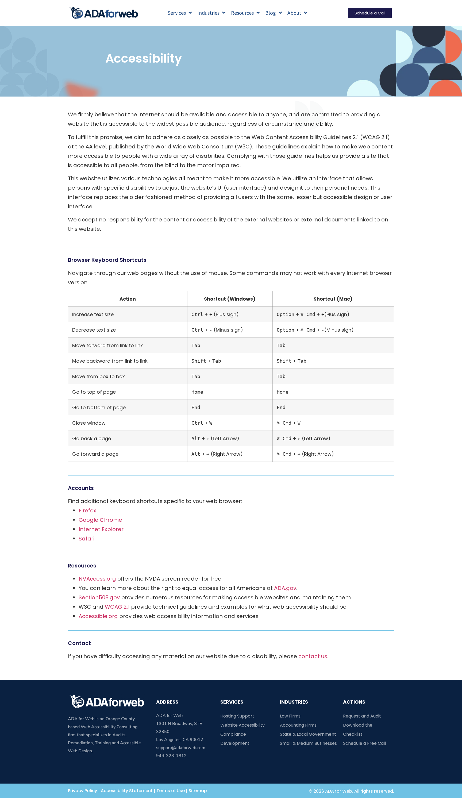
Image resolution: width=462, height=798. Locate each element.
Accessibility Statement (127, 791)
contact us (312, 656)
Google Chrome (100, 520)
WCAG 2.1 (117, 607)
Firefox (87, 510)
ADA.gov (285, 588)
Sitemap (197, 791)
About (294, 12)
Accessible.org (98, 616)
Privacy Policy (82, 791)
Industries (208, 12)
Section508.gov (99, 597)
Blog (270, 12)
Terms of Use (170, 791)
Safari (86, 538)
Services (177, 12)
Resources (242, 12)
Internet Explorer (101, 529)
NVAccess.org (97, 578)
